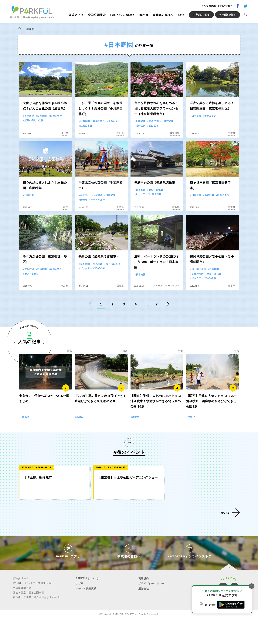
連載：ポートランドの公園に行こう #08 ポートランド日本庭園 (156, 262)
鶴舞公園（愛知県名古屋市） (99, 256)
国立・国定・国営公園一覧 (28, 592)
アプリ (79, 583)
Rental (143, 14)
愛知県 (120, 285)
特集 (65, 207)
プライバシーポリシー (151, 583)
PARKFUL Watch (122, 14)
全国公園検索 (97, 14)
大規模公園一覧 (22, 588)
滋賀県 (64, 133)
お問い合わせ (225, 6)
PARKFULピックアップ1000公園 (32, 583)
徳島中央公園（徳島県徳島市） (156, 182)
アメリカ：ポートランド (166, 285)
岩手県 (231, 285)
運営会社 (143, 588)
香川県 (120, 133)
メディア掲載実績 (86, 588)
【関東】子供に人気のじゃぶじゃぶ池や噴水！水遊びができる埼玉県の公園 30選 (156, 401)
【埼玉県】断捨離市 (38, 477)
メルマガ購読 (209, 6)
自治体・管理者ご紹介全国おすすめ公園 (36, 597)
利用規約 (143, 578)
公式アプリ (76, 14)
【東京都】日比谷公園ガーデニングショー (128, 477)
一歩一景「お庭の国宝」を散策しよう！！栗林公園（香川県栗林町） (101, 108)
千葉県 (120, 207)
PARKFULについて (87, 578)
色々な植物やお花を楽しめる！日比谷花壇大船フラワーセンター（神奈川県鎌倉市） (156, 108)
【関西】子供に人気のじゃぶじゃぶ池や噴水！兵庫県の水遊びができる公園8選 (211, 401)
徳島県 (175, 207)
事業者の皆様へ (163, 14)
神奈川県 (175, 133)
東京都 (231, 133)
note (181, 14)
